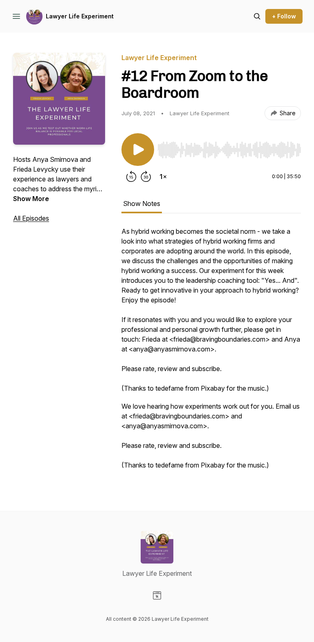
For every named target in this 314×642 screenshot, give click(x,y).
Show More (31, 199)
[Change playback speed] (163, 176)
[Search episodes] (257, 16)
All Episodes (31, 218)
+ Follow (284, 16)
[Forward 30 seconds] (146, 176)
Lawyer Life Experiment (80, 16)
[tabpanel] (211, 352)
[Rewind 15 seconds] (131, 176)
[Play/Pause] (137, 149)
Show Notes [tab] (141, 203)
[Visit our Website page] (157, 595)
